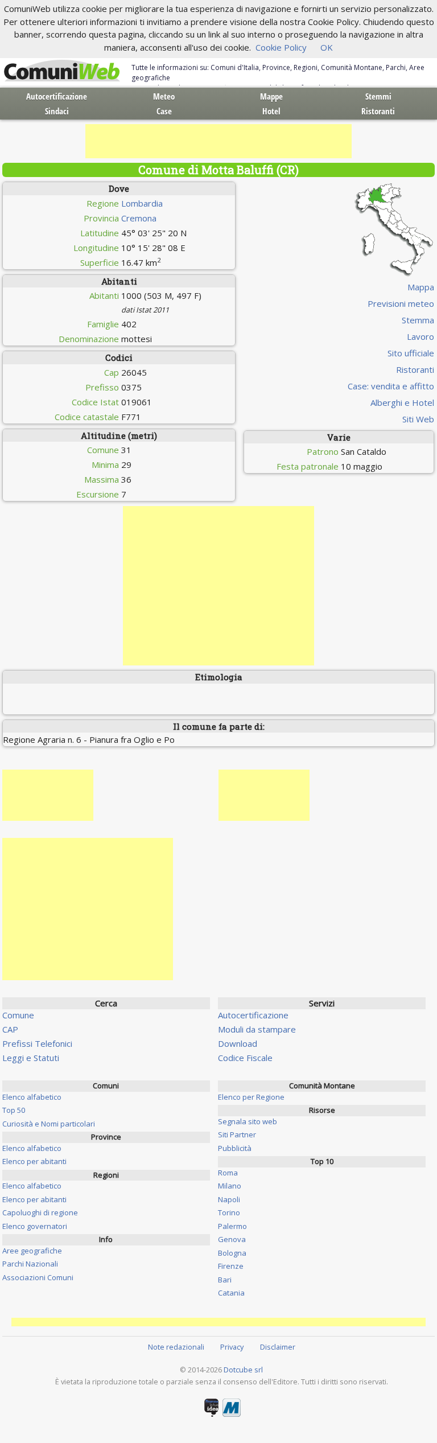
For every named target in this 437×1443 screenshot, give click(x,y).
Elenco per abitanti (34, 1161)
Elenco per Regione (251, 1097)
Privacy (232, 1347)
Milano (229, 1186)
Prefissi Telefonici (37, 1043)
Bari (225, 1280)
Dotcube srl (243, 1369)
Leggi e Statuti (30, 1057)
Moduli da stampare (257, 1029)
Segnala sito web (247, 1121)
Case (164, 111)
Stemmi (378, 96)
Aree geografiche (32, 1250)
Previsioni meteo (401, 303)
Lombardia (142, 203)
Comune (18, 1015)
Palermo (232, 1226)
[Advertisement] (218, 141)
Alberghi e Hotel (402, 402)
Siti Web (418, 419)
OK (326, 47)
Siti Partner (237, 1134)
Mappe (271, 96)
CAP (10, 1029)
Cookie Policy (281, 47)
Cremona (138, 218)
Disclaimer (277, 1347)
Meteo (164, 96)
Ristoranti (378, 111)
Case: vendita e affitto (391, 386)
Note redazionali (176, 1347)
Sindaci (57, 111)
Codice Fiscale (245, 1057)
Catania (231, 1293)
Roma (228, 1172)
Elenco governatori (34, 1226)
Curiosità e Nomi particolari (48, 1124)
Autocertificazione (56, 96)
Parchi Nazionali (30, 1264)
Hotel (271, 111)
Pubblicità (235, 1148)
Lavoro (420, 336)
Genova (232, 1239)
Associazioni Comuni (37, 1277)
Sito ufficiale (410, 353)
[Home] (62, 71)
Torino (229, 1212)
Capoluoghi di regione (40, 1212)
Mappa (420, 287)
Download (237, 1043)
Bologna (232, 1253)
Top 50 (13, 1110)
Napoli (229, 1199)
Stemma (418, 320)
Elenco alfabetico (31, 1097)
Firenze (231, 1266)
